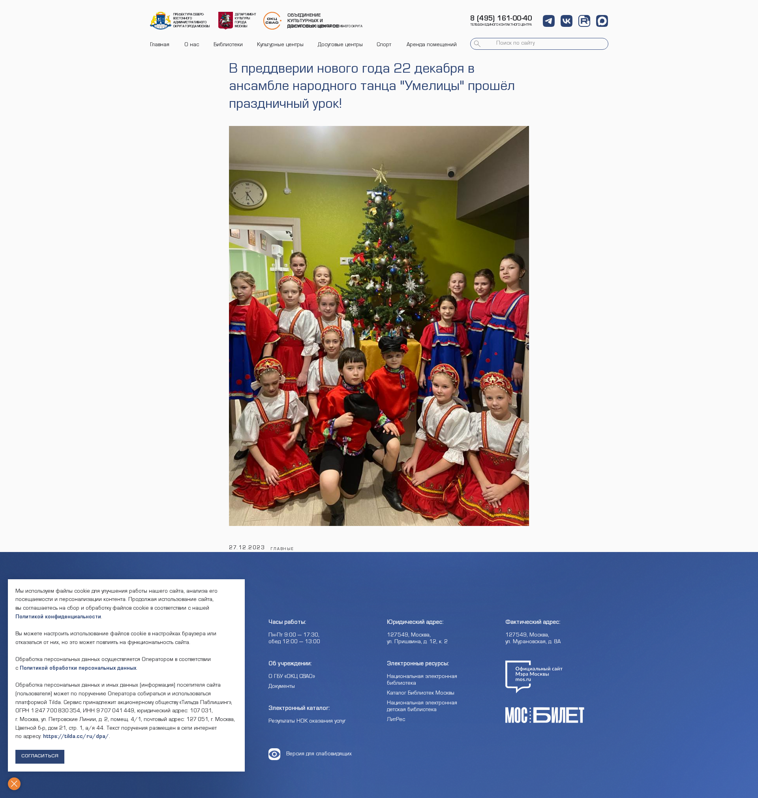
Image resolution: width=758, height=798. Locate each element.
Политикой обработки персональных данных (78, 669)
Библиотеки (228, 45)
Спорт (384, 45)
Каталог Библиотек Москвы (420, 694)
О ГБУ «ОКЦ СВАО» (291, 677)
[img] (160, 21)
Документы (281, 687)
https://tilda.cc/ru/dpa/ (76, 737)
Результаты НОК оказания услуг (307, 722)
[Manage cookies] (14, 783)
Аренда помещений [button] (432, 45)
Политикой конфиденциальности (58, 617)
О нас (191, 45)
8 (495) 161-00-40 (501, 19)
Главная (159, 45)
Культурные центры (280, 45)
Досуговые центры (340, 45)
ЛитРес (396, 720)
